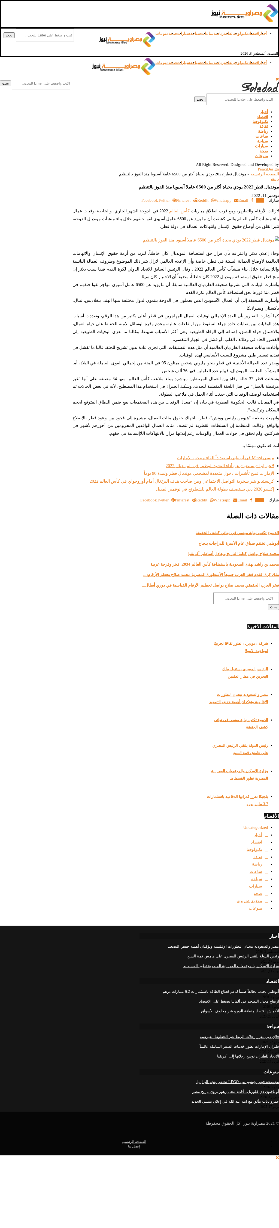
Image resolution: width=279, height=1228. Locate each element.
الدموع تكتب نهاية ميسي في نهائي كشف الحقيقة (237, 533)
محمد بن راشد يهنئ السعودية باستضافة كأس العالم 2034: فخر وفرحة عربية (214, 564)
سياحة (195, 33)
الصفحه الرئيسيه (265, 174)
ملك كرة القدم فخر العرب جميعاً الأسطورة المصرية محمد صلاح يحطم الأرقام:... (211, 574)
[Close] (277, 79)
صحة (264, 150)
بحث (9, 35)
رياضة (219, 33)
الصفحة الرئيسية (134, 1142)
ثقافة (228, 33)
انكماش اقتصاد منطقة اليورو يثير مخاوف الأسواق (240, 1011)
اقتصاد (253, 33)
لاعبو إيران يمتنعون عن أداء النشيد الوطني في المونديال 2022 (220, 465)
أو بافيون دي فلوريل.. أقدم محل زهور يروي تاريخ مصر (235, 1092)
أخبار (264, 111)
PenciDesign (268, 169)
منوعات (162, 33)
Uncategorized (255, 827)
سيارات (183, 33)
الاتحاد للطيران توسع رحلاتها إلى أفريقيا (248, 1056)
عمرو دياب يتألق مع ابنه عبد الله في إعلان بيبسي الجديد (235, 1101)
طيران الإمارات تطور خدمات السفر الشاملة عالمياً (239, 1046)
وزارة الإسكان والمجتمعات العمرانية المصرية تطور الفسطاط (231, 966)
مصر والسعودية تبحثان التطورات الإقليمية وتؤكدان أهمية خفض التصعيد (223, 946)
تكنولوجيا (240, 33)
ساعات (207, 33)
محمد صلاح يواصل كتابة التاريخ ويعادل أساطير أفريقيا (233, 553)
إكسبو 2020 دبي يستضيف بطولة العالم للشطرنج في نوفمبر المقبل (215, 489)
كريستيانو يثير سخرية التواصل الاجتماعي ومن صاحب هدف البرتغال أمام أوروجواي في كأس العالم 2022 (182, 481)
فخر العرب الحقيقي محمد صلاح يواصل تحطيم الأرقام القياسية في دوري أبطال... (210, 585)
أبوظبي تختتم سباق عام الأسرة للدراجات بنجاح (239, 543)
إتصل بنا (134, 1146)
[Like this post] (258, 200)
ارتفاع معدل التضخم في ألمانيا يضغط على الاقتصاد (239, 1001)
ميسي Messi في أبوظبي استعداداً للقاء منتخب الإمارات (225, 457)
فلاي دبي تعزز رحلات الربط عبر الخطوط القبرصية (239, 1037)
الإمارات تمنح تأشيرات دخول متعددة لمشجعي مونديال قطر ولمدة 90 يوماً (209, 473)
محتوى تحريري (249, 901)
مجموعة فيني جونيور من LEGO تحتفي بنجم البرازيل (237, 1082)
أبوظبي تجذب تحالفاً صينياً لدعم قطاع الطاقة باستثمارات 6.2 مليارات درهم (221, 992)
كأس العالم (179, 211)
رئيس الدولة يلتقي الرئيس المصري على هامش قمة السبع (233, 956)
